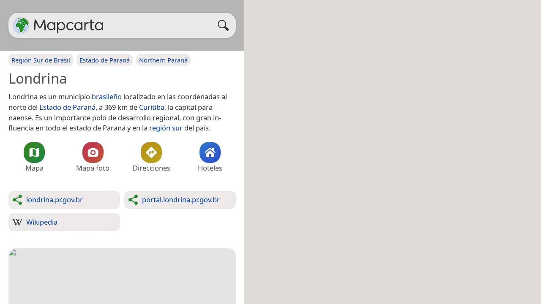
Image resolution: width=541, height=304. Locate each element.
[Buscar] (225, 25)
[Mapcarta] (21, 25)
